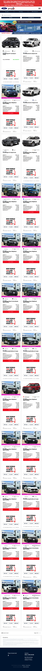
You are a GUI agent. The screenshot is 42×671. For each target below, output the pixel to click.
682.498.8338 (29, 654)
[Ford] (4, 8)
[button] (20, 42)
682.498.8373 (16, 59)
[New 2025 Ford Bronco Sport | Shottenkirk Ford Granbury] (21, 27)
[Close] (40, 3)
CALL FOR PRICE (6, 59)
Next (41, 27)
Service (21, 11)
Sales (7, 11)
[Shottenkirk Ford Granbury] (12, 8)
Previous (1, 27)
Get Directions (35, 11)
